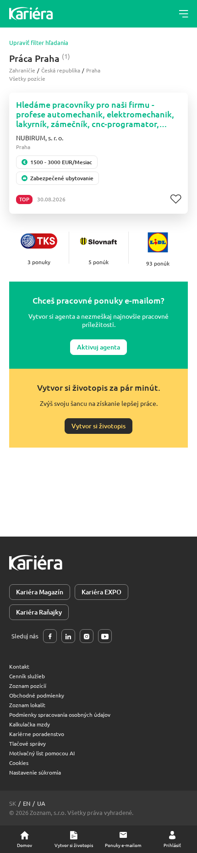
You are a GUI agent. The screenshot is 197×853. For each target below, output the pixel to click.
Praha (93, 70)
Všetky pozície (27, 78)
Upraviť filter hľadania (38, 42)
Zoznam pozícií (27, 685)
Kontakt (19, 666)
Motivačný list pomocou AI (42, 753)
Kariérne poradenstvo (36, 733)
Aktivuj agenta (98, 347)
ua (41, 803)
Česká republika (60, 70)
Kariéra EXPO (101, 591)
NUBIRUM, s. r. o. (39, 137)
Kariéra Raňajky (39, 612)
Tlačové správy (27, 743)
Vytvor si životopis (98, 425)
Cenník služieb (27, 676)
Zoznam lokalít (27, 705)
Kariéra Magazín (39, 591)
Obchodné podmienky (36, 695)
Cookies (18, 762)
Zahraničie (22, 70)
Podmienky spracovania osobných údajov (59, 714)
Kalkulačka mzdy (29, 724)
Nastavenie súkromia (35, 772)
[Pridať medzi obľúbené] (175, 199)
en (26, 803)
